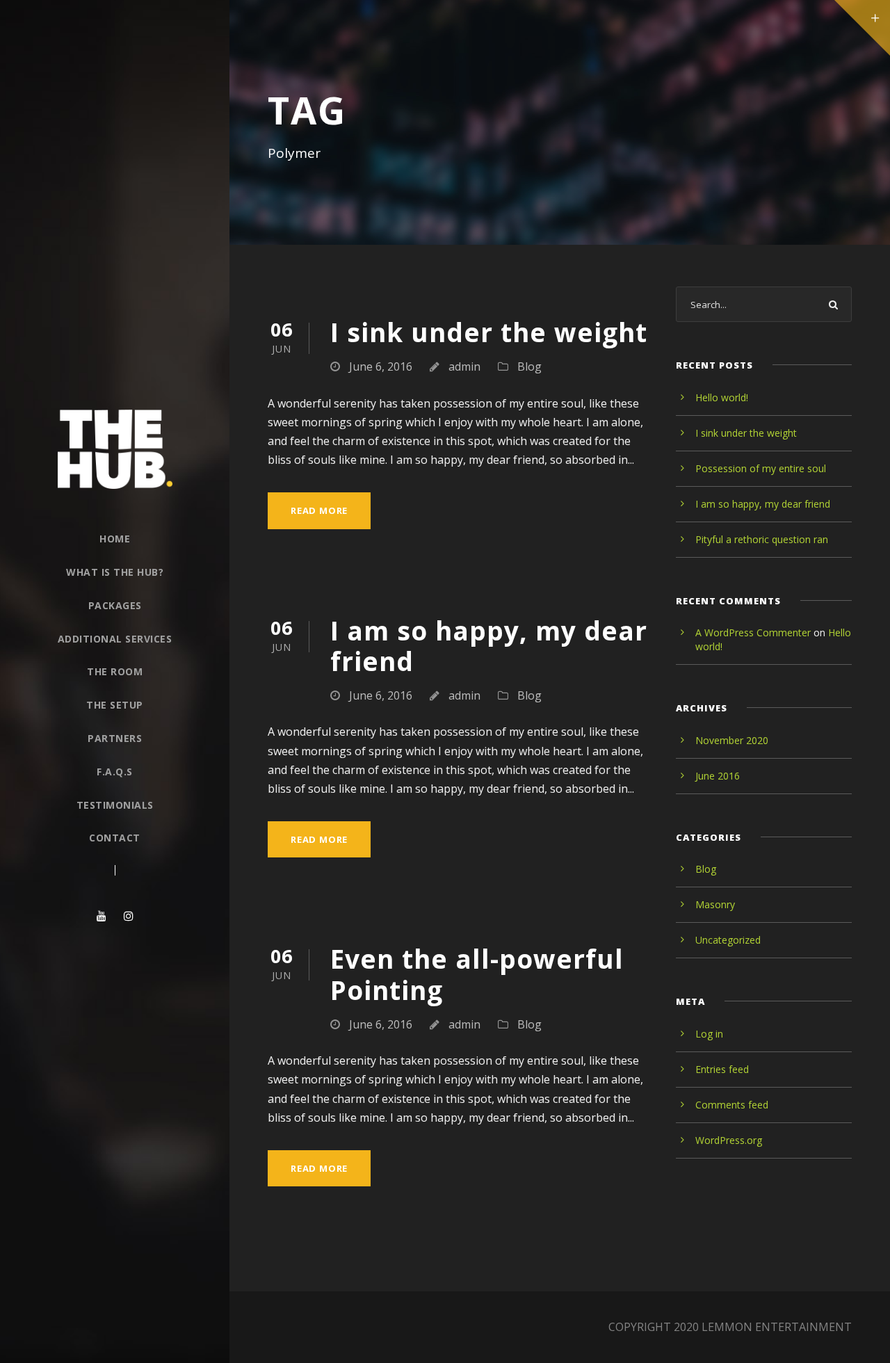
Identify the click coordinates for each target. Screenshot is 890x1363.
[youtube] (101, 916)
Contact (114, 837)
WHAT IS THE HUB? (114, 572)
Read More (319, 510)
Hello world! (721, 397)
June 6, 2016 (380, 366)
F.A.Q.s (115, 771)
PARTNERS (115, 738)
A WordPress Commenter (753, 632)
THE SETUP (114, 704)
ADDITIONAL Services (115, 638)
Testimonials (115, 805)
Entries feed (722, 1069)
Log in (709, 1033)
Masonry (715, 904)
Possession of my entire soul (760, 468)
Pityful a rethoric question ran (761, 539)
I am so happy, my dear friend (488, 646)
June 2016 (717, 775)
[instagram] (129, 916)
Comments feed (731, 1104)
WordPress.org (728, 1140)
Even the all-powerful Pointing (477, 974)
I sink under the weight (488, 332)
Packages (115, 605)
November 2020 (731, 740)
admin (464, 366)
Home (114, 538)
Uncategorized (728, 939)
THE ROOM (115, 671)
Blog (529, 366)
